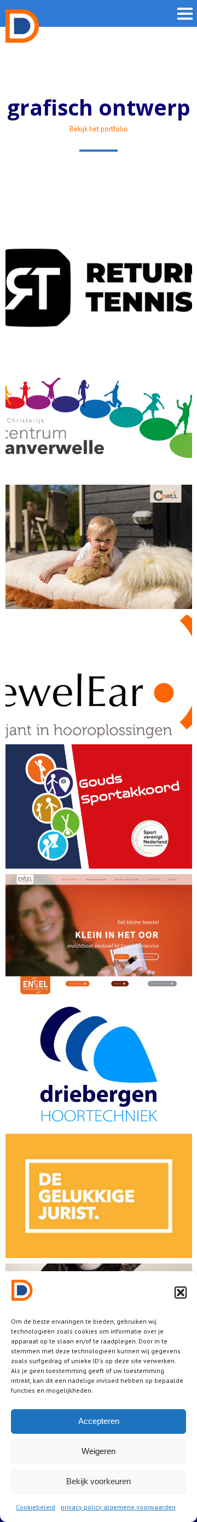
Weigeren (98, 1451)
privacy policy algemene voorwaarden (118, 1507)
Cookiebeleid (35, 1507)
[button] (180, 1292)
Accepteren (98, 1421)
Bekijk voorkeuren (98, 1481)
